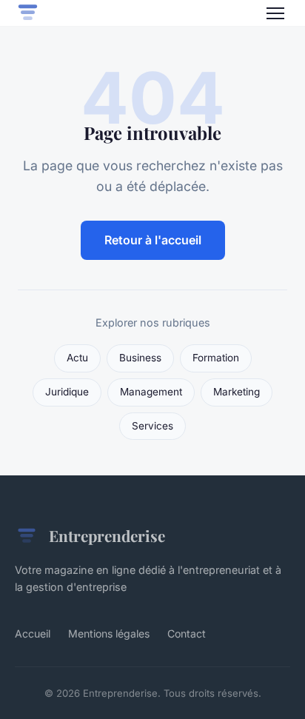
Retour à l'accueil (152, 240)
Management (151, 392)
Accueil (32, 633)
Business (140, 358)
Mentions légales (109, 633)
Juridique (67, 392)
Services (152, 426)
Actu (77, 358)
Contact (186, 633)
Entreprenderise (107, 535)
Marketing (236, 392)
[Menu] (275, 13)
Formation (215, 358)
